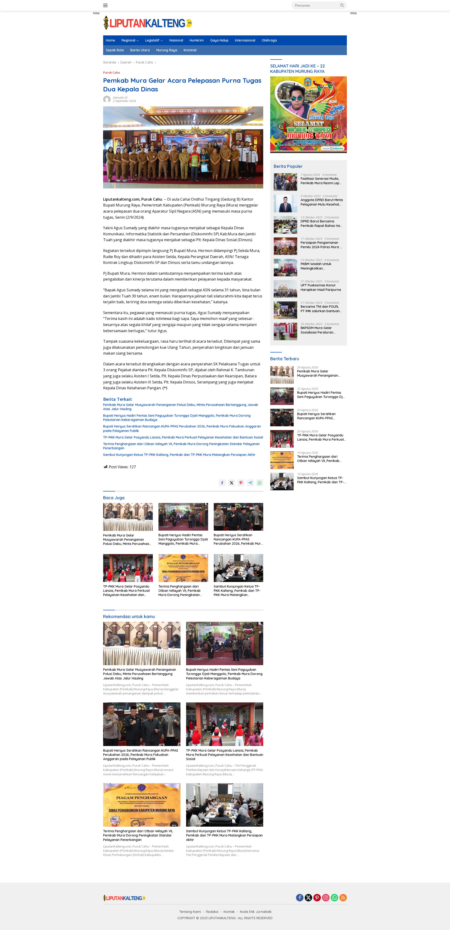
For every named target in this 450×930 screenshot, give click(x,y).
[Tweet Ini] (231, 482)
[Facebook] (300, 898)
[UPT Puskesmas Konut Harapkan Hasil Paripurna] (285, 289)
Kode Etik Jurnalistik (256, 912)
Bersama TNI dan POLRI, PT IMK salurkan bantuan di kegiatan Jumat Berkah (321, 309)
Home (110, 40)
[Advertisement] (87, 96)
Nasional (176, 40)
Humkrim (197, 40)
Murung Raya (166, 50)
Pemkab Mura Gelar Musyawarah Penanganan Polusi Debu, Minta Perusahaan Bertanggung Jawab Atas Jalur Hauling (180, 407)
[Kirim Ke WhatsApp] (259, 482)
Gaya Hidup (219, 40)
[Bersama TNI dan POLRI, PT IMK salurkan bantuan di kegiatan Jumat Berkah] (285, 310)
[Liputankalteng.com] (147, 22)
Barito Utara (140, 50)
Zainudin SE (120, 98)
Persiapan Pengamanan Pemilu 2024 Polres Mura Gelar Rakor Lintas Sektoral (320, 245)
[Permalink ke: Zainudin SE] (107, 99)
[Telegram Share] (250, 482)
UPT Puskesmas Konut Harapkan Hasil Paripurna (321, 287)
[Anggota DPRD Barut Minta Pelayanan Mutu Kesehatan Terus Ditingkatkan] (285, 203)
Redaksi (212, 912)
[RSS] (343, 898)
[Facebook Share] (222, 482)
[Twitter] (308, 898)
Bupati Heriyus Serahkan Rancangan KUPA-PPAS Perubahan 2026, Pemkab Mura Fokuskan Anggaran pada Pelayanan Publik (182, 428)
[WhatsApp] (334, 898)
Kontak (229, 912)
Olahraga (269, 40)
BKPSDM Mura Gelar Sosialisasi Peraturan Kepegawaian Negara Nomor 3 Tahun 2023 (318, 330)
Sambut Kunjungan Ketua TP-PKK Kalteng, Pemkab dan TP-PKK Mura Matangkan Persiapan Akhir (179, 455)
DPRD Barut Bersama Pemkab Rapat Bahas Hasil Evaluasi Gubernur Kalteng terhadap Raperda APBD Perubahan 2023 (322, 223)
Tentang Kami (190, 912)
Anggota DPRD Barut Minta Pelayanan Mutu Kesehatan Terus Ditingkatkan (322, 202)
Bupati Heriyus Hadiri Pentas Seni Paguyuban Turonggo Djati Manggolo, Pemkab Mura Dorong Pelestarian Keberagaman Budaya (177, 417)
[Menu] (106, 5)
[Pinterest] (317, 898)
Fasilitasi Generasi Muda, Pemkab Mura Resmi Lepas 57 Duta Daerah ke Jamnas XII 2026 (322, 181)
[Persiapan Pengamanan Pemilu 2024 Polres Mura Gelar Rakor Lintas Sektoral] (285, 246)
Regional (128, 40)
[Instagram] (326, 898)
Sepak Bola (115, 50)
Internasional (245, 40)
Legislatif (152, 40)
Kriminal (190, 50)
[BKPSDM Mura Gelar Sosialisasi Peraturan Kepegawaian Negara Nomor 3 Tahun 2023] (285, 331)
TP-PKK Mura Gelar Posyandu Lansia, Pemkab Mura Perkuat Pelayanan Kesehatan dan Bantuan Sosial (183, 437)
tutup (96, 13)
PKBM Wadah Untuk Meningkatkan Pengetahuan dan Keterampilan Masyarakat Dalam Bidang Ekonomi (321, 266)
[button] (342, 5)
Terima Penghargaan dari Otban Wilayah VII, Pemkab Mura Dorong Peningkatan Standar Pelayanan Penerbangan (181, 446)
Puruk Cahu (111, 72)
